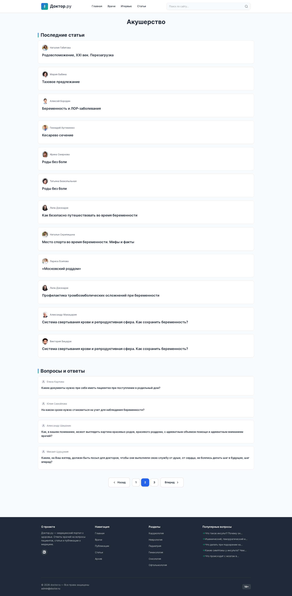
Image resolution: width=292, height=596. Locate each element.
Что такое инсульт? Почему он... (223, 533)
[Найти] (246, 6)
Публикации (102, 545)
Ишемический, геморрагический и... (226, 539)
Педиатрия (155, 545)
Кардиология (156, 533)
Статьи (141, 6)
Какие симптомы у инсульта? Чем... (226, 550)
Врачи (111, 6)
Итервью (126, 6)
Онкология (155, 558)
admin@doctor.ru (50, 588)
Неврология (155, 539)
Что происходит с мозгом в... (222, 556)
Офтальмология (158, 565)
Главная (97, 6)
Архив (98, 558)
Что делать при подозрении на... (224, 544)
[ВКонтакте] (44, 552)
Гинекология (156, 552)
